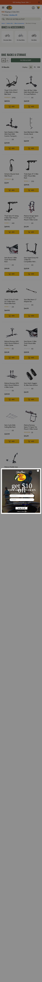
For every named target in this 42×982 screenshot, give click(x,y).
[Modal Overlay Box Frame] (21, 491)
